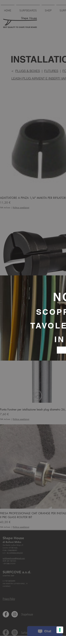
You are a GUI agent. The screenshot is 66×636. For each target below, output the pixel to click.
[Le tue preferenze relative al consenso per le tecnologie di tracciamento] (59, 630)
